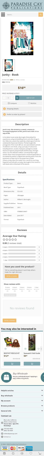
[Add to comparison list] (5, 348)
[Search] (40, 14)
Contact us (7, 437)
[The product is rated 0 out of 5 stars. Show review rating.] (16, 358)
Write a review (20, 79)
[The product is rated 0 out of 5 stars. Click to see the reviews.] (6, 79)
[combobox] (24, 14)
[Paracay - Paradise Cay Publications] (22, 6)
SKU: (3, 82)
